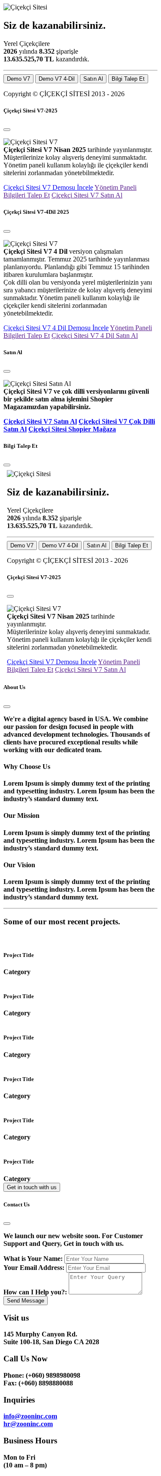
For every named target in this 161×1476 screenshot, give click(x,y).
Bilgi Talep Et (128, 79)
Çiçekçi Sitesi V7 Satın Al (87, 195)
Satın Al (93, 79)
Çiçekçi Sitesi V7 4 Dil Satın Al (95, 335)
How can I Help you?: (35, 1292)
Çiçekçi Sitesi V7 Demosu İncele (48, 187)
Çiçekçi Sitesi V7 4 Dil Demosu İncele (56, 327)
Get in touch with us (32, 1187)
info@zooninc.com (30, 1416)
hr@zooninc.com (28, 1423)
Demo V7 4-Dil (57, 79)
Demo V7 (18, 79)
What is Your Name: (33, 1258)
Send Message (25, 1300)
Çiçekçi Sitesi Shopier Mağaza (72, 429)
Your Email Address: (33, 1267)
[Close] (6, 129)
